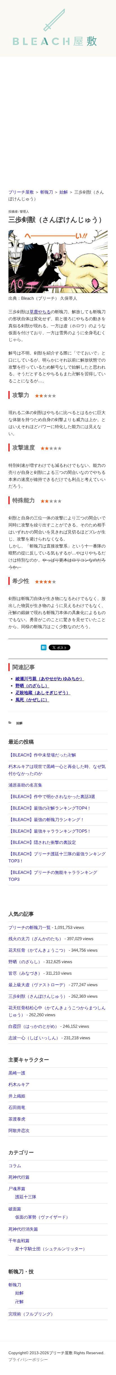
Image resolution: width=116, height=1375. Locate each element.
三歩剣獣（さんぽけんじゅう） (38, 996)
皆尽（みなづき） (25, 973)
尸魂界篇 (16, 1188)
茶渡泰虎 (16, 1119)
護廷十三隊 (25, 1196)
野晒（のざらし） (32, 685)
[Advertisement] (58, 117)
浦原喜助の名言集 (25, 785)
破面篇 (14, 1208)
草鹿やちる (40, 311)
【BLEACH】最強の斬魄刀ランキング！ (46, 819)
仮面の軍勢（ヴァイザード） (42, 1217)
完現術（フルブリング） (31, 1314)
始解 (63, 192)
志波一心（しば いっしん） (34, 1037)
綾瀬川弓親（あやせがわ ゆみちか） (49, 678)
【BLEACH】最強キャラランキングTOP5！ (49, 831)
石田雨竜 (16, 1107)
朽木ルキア (19, 1084)
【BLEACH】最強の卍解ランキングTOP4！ (49, 808)
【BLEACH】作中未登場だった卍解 (42, 755)
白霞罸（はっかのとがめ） (33, 1026)
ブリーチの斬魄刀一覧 (29, 927)
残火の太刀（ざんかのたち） (35, 938)
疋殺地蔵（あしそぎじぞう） (42, 692)
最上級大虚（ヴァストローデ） (38, 984)
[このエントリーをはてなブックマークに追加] (43, 648)
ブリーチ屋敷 (21, 192)
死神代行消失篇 (23, 1229)
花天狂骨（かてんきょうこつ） (38, 950)
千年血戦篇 (19, 1240)
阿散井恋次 (19, 1130)
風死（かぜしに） (32, 699)
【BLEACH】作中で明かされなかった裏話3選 (51, 796)
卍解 (19, 1301)
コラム (14, 1165)
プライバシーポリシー (28, 1359)
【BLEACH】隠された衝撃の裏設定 (42, 842)
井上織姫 (16, 1096)
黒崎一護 (16, 1073)
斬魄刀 (46, 192)
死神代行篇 (19, 1177)
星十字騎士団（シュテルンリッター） (51, 1248)
